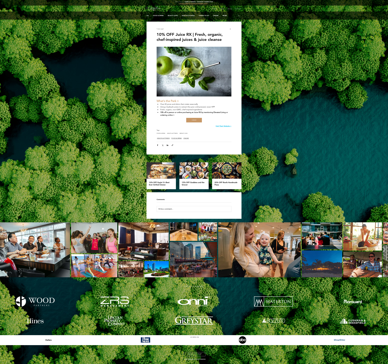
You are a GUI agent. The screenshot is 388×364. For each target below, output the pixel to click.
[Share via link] (172, 145)
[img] (35, 301)
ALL (148, 15)
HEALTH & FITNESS (188, 15)
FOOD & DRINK (158, 15)
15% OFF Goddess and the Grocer (193, 183)
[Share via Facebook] (158, 145)
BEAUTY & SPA (173, 15)
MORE (225, 15)
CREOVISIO (191, 359)
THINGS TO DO (204, 15)
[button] (239, 15)
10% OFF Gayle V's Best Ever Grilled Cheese (159, 183)
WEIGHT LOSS (184, 133)
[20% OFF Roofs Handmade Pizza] (226, 170)
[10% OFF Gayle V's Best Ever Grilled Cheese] (161, 170)
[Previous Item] (4, 250)
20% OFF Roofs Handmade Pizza (226, 183)
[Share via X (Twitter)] (162, 145)
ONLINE (216, 15)
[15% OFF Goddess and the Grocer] (194, 170)
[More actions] (230, 29)
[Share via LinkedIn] (167, 145)
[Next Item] (384, 250)
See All (239, 158)
